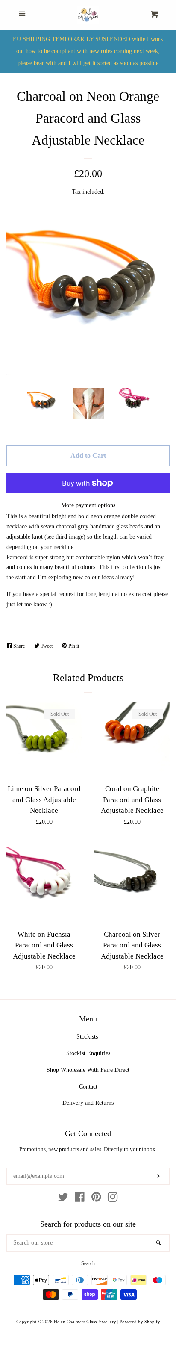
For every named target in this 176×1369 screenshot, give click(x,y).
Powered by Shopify (140, 1321)
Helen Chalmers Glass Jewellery (85, 1321)
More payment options (88, 505)
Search (88, 1263)
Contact (88, 1086)
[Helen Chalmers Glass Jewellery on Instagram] (113, 1199)
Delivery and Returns (88, 1103)
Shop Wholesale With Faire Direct (88, 1070)
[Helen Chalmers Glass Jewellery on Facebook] (79, 1199)
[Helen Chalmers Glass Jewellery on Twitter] (63, 1199)
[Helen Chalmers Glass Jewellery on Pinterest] (96, 1199)
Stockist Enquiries (88, 1053)
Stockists (87, 1036)
